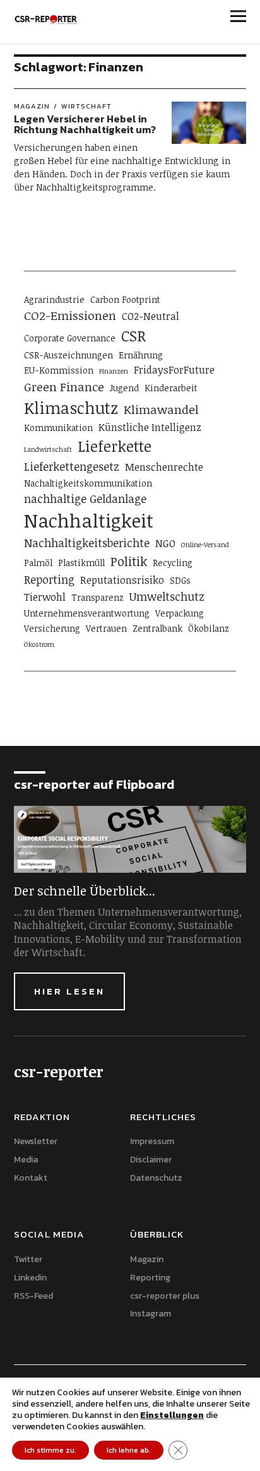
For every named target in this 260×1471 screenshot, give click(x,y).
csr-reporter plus (164, 1296)
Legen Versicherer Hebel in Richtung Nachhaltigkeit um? (85, 124)
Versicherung (52, 628)
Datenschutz (156, 1177)
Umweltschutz (166, 596)
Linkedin (30, 1277)
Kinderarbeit (171, 388)
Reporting (49, 579)
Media (26, 1159)
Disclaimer (151, 1159)
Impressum (152, 1141)
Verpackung (179, 613)
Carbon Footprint (125, 299)
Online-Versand (205, 544)
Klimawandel (161, 409)
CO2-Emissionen (70, 315)
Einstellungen (172, 1415)
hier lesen (69, 991)
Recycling (172, 563)
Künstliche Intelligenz (149, 427)
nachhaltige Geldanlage (85, 498)
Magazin (32, 106)
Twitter (28, 1259)
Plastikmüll (81, 563)
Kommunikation (58, 428)
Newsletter (35, 1141)
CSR (133, 336)
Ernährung (141, 355)
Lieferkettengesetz (71, 466)
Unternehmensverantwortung (87, 613)
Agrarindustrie (54, 299)
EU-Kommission (58, 370)
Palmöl (38, 563)
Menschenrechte (164, 467)
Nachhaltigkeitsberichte (87, 542)
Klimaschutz (71, 407)
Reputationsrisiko (122, 580)
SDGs (180, 580)
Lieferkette (114, 446)
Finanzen (113, 371)
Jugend (124, 388)
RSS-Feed (33, 1296)
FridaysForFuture (174, 370)
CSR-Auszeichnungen (68, 355)
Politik (128, 561)
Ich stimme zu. (50, 1450)
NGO (165, 543)
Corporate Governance (69, 338)
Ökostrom (39, 644)
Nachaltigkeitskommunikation (88, 483)
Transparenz (97, 597)
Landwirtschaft (48, 449)
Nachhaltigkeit (88, 520)
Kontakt (30, 1177)
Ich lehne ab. (129, 1450)
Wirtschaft (86, 106)
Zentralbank (157, 628)
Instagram (150, 1313)
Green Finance (64, 386)
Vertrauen (106, 628)
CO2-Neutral (150, 316)
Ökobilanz (208, 628)
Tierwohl (45, 597)
